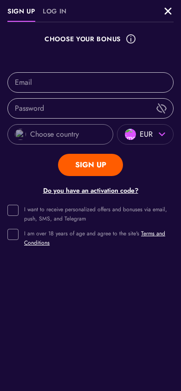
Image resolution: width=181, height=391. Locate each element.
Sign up (21, 11)
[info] (130, 38)
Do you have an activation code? (90, 190)
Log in (55, 11)
